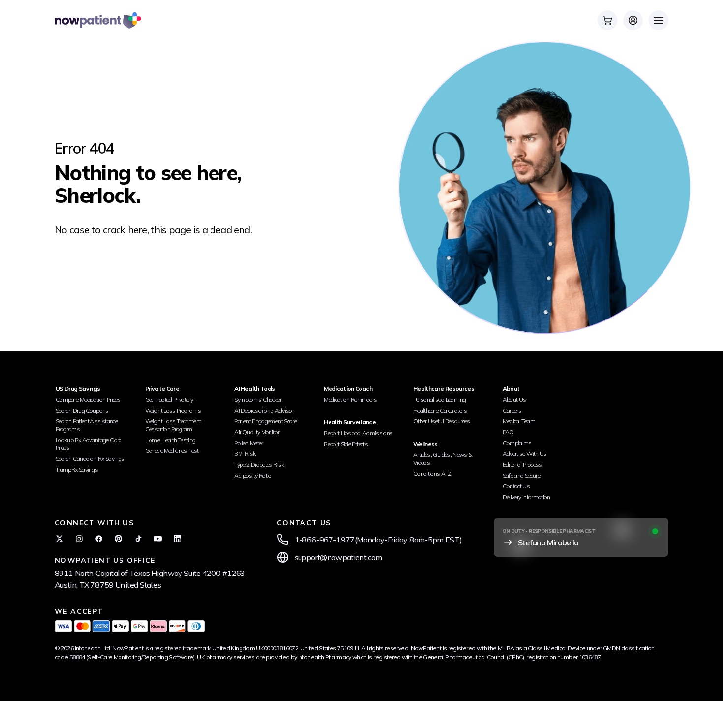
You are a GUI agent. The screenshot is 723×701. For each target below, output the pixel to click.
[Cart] (607, 20)
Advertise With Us (525, 453)
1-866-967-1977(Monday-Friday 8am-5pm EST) (378, 539)
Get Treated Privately (169, 399)
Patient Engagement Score (265, 421)
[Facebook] (99, 538)
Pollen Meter (248, 442)
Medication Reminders (350, 399)
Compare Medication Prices (88, 399)
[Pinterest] (118, 538)
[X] (59, 538)
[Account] (633, 20)
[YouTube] (158, 538)
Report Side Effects (346, 443)
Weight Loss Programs (173, 410)
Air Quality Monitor (256, 432)
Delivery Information (526, 497)
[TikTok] (138, 538)
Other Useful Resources (441, 421)
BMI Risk (244, 453)
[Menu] (658, 20)
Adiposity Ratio (252, 475)
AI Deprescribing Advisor (264, 410)
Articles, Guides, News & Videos (443, 458)
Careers (512, 410)
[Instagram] (79, 538)
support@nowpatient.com (338, 557)
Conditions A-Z (432, 473)
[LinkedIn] (177, 538)
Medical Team (519, 421)
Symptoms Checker (257, 399)
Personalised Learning (439, 399)
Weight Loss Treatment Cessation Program (173, 425)
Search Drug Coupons (82, 410)
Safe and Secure (521, 475)
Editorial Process (522, 464)
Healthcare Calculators (440, 410)
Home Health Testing (170, 440)
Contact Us (516, 486)
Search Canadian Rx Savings (90, 458)
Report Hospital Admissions (358, 433)
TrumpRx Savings (77, 469)
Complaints (517, 442)
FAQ (508, 432)
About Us (514, 399)
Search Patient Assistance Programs (87, 425)
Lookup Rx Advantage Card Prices (89, 443)
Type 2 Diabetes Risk (259, 464)
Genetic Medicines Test (172, 450)
